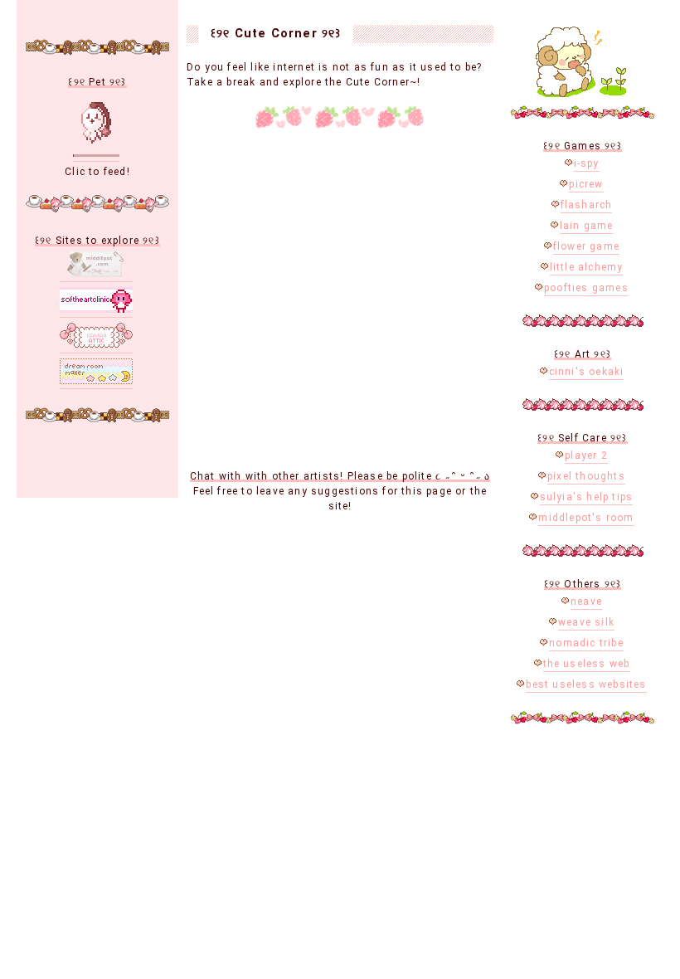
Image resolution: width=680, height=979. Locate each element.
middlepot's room (586, 518)
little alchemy (587, 267)
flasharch (587, 205)
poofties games (586, 288)
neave (586, 601)
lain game (587, 225)
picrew (586, 184)
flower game (586, 246)
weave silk (586, 622)
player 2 (586, 455)
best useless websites (586, 684)
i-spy (587, 163)
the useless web (586, 664)
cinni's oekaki (586, 371)
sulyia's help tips (587, 497)
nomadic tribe (586, 643)
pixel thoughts (586, 476)
